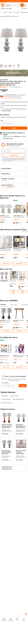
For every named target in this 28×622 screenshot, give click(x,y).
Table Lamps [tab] (13, 304)
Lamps (10, 12)
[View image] (1, 66)
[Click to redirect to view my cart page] (25, 5)
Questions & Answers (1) (16, 87)
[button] (14, 168)
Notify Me (14, 128)
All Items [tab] (3, 304)
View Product (5, 433)
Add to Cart (6, 263)
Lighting (5, 12)
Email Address (5, 382)
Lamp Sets (16, 12)
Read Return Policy (8, 138)
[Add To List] (22, 81)
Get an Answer (14, 155)
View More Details (6, 110)
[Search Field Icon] (22, 5)
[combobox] (12, 5)
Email (2, 120)
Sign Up (23, 385)
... (0, 12)
